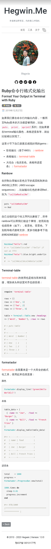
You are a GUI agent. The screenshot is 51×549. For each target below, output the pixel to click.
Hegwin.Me (25, 11)
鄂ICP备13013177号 (25, 543)
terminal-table (27, 156)
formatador (20, 166)
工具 (30, 30)
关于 (37, 30)
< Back (6, 524)
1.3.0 (42, 537)
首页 (22, 30)
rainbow (39, 150)
